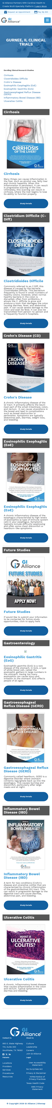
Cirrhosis (8, 75)
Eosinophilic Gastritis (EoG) (19, 89)
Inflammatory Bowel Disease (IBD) (22, 97)
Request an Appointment (19, 12)
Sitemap (41, 1103)
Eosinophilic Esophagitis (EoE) (20, 85)
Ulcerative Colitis (13, 101)
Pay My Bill (43, 12)
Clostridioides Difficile (16, 78)
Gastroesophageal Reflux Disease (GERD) (22, 93)
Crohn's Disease (12, 82)
